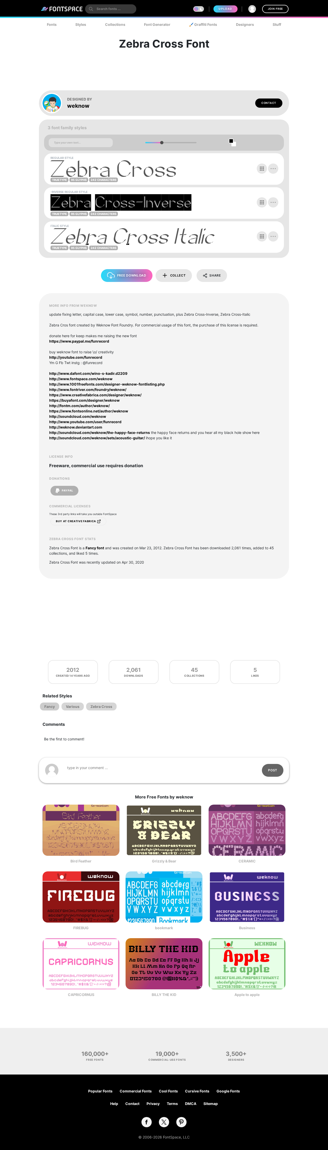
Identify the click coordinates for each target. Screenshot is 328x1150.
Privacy (153, 1103)
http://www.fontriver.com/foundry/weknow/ (87, 389)
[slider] (161, 142)
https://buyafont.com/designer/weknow (84, 400)
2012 (72, 670)
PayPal (67, 490)
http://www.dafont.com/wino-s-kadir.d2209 (88, 373)
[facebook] (146, 1122)
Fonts (52, 24)
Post (272, 770)
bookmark (164, 928)
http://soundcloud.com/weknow (77, 416)
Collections (115, 24)
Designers (245, 24)
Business (247, 928)
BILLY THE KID (164, 994)
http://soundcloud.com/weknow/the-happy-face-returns (99, 432)
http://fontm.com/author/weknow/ (79, 405)
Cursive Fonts (197, 1091)
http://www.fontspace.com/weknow (80, 379)
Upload (225, 8)
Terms (172, 1103)
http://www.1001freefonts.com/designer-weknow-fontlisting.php (107, 384)
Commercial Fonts (136, 1091)
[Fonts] (62, 9)
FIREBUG (81, 928)
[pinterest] (181, 1122)
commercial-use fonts (167, 1059)
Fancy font (95, 548)
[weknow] (54, 103)
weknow (78, 106)
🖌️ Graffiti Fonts (203, 24)
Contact (268, 103)
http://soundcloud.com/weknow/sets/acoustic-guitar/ (97, 438)
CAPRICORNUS (81, 994)
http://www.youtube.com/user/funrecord (85, 422)
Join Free (275, 8)
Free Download (131, 275)
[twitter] (164, 1122)
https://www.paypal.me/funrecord (79, 341)
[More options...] (273, 168)
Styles (80, 24)
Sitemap (210, 1103)
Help (114, 1103)
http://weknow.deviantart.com (75, 427)
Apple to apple (247, 994)
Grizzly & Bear (164, 861)
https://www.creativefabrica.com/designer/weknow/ (95, 395)
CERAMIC (247, 861)
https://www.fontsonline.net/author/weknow (88, 411)
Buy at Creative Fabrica (76, 521)
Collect (178, 275)
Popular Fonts (100, 1091)
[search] (110, 9)
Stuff (277, 24)
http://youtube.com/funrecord (75, 357)
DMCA (190, 1103)
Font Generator (157, 24)
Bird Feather (80, 861)
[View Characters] (262, 168)
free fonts (95, 1059)
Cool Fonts (168, 1091)
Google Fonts (228, 1091)
